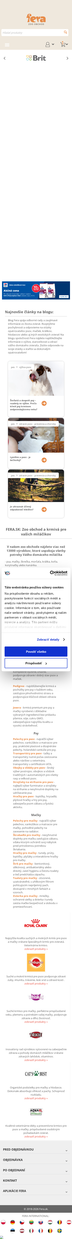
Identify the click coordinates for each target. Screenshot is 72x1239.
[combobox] (34, 32)
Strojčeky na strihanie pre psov (33, 782)
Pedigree (19, 686)
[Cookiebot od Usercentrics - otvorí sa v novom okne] (50, 573)
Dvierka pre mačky (25, 896)
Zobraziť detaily (48, 639)
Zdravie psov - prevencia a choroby (37, 423)
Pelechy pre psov (24, 739)
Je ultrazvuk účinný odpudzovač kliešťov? (21, 508)
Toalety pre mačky (25, 878)
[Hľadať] (65, 32)
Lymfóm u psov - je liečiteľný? (20, 459)
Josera (17, 707)
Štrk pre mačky (23, 863)
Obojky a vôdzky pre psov (29, 767)
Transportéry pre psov (27, 753)
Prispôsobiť (33, 663)
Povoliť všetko (36, 651)
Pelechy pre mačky (25, 820)
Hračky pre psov (23, 796)
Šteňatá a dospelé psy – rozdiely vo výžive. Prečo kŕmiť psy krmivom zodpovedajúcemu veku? (23, 405)
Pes (13, 367)
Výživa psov (25, 367)
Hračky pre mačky (25, 853)
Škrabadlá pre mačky (27, 835)
